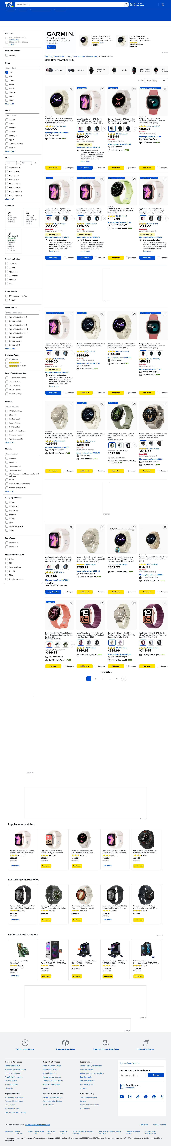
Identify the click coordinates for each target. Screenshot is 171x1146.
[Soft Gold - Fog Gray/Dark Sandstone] (143, 443)
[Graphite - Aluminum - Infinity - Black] (159, 353)
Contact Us (47, 1088)
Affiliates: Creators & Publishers (92, 1073)
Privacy (30, 1132)
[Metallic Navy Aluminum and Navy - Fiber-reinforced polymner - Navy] (128, 129)
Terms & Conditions (18, 1132)
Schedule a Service (50, 1073)
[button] (137, 4)
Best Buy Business (87, 1084)
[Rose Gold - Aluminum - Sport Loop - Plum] (80, 643)
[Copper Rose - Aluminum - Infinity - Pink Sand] (143, 353)
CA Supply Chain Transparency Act (150, 1132)
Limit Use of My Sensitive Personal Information (110, 1132)
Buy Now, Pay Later (12, 1109)
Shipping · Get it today (18, 42)
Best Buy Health (86, 1077)
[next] (161, 849)
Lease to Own (10, 1105)
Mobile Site (144, 1125)
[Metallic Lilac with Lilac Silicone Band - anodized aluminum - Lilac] (120, 643)
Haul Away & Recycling (51, 1084)
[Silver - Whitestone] (151, 443)
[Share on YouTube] (122, 1097)
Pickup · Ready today (17, 37)
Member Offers (48, 1105)
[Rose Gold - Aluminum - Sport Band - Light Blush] (80, 129)
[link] (17, 855)
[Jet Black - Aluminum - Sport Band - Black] (88, 129)
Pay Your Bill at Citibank (14, 1101)
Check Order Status (12, 1066)
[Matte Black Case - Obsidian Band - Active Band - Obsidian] (128, 445)
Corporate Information (88, 1097)
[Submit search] (126, 4)
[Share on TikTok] (138, 1097)
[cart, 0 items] (162, 4)
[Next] (104, 128)
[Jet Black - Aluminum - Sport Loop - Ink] (96, 643)
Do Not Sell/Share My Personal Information (82, 1132)
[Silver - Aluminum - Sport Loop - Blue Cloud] (88, 643)
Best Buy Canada (159, 1125)
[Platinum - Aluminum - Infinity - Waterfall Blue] (151, 353)
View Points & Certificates (52, 1101)
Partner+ (83, 1088)
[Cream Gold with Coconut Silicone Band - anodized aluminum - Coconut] (112, 643)
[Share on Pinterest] (154, 1097)
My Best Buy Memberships (52, 1097)
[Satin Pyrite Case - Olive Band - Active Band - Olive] (112, 445)
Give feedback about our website (37, 1125)
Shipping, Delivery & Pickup (15, 1069)
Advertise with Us (86, 1069)
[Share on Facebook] (146, 1097)
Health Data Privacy (63, 1132)
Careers (83, 1101)
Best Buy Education (87, 1081)
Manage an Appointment (52, 1077)
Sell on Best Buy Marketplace (91, 1066)
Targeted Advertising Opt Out (133, 1132)
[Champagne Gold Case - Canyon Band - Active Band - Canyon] (49, 645)
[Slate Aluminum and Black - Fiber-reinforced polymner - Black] (120, 129)
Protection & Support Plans (53, 1081)
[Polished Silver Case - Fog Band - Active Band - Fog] (120, 445)
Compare (70, 168)
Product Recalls (11, 1081)
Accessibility (9, 1132)
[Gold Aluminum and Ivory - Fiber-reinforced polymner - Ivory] (112, 129)
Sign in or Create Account (129, 1063)
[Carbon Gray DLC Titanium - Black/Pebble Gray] (159, 443)
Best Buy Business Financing (15, 1112)
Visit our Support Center (52, 1066)
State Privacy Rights (51, 1132)
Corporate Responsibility (89, 1105)
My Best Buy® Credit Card (14, 1097)
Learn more (130, 1088)
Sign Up (156, 1075)
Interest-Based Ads (39, 1132)
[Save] (71, 89)
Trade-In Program (11, 1084)
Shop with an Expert (50, 1069)
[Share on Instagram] (130, 1097)
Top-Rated (13, 359)
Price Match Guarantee (13, 1077)
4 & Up (23, 366)
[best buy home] (9, 4)
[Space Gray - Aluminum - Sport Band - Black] (96, 129)
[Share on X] (162, 1097)
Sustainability (85, 1109)
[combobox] (156, 80)
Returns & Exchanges (13, 1073)
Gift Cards (9, 1088)
